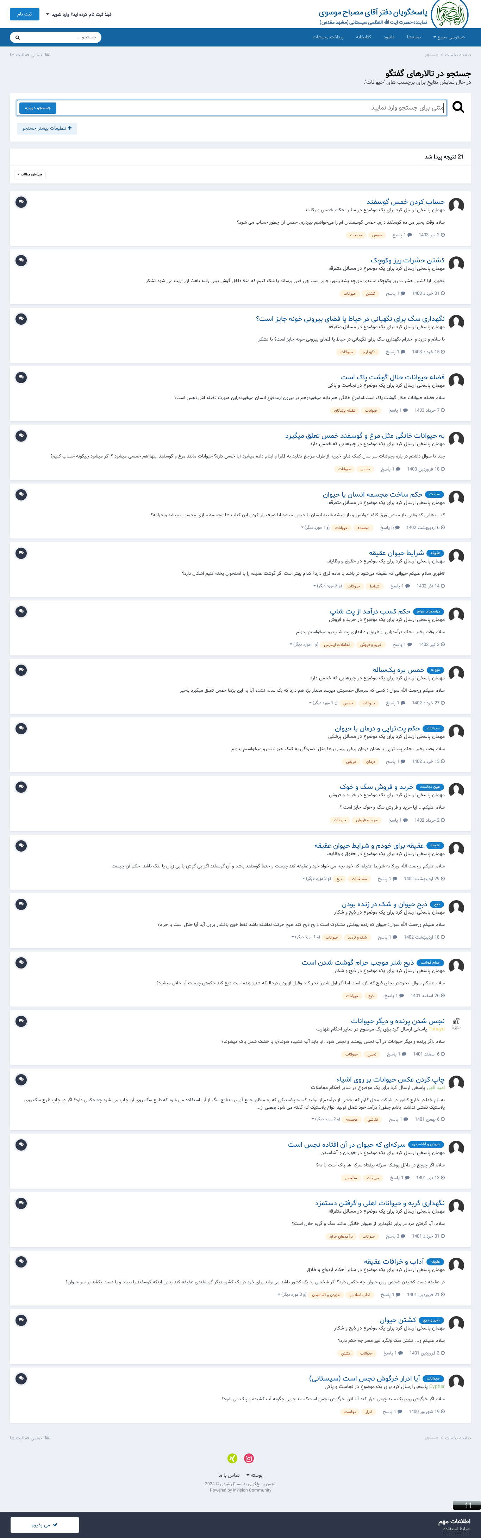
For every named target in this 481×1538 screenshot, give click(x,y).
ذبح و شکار (345, 912)
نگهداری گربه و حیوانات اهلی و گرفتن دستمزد (380, 1203)
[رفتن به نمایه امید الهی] (456, 1083)
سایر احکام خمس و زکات (331, 210)
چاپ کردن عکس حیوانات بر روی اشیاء (391, 1080)
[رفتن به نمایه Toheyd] (456, 1025)
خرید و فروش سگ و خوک (376, 787)
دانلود (389, 37)
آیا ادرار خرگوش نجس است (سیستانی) (364, 1379)
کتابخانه (363, 37)
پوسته (256, 1475)
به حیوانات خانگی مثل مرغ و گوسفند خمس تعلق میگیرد (365, 436)
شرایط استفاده (456, 1529)
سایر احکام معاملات (331, 1087)
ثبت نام (24, 14)
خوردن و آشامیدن (338, 1153)
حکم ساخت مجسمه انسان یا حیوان (373, 495)
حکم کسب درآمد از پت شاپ (370, 612)
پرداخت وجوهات (328, 37)
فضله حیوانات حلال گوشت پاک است (393, 377)
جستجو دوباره (38, 108)
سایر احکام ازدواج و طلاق (331, 1270)
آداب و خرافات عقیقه (394, 1262)
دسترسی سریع (450, 37)
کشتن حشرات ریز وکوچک (408, 261)
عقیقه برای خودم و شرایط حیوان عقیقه (369, 846)
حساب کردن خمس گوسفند (406, 202)
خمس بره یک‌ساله (398, 670)
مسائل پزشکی (342, 736)
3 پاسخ (393, 1236)
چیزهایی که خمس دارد (333, 444)
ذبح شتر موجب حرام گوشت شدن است (358, 963)
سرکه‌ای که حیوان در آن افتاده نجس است (347, 1145)
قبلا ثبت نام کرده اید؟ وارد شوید (80, 14)
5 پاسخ (387, 527)
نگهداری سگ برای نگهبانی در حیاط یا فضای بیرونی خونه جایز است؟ (350, 319)
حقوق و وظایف (341, 561)
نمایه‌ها (414, 37)
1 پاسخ (400, 235)
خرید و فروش (342, 619)
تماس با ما (229, 1475)
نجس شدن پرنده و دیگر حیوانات (398, 1021)
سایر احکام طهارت (334, 1029)
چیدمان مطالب (31, 174)
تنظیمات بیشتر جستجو (45, 128)
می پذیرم (42, 1525)
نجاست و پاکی (341, 385)
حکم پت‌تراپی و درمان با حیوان (377, 729)
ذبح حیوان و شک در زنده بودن (384, 904)
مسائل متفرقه (342, 268)
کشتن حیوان (398, 1320)
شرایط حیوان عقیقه (396, 553)
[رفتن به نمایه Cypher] (456, 1382)
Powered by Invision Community (240, 1490)
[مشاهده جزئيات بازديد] (467, 1505)
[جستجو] (17, 37)
